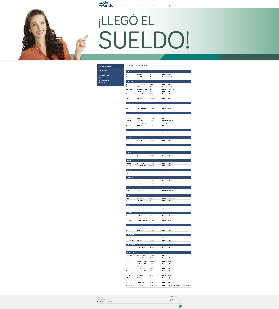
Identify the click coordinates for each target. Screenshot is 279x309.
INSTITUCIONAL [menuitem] (125, 6)
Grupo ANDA (102, 73)
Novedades (102, 82)
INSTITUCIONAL (107, 66)
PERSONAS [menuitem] (135, 6)
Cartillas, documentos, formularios (176, 300)
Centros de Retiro (103, 77)
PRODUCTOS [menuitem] (152, 6)
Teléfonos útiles (172, 299)
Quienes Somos (103, 70)
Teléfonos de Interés (104, 80)
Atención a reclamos (173, 296)
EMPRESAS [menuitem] (143, 6)
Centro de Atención (104, 75)
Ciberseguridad (172, 302)
